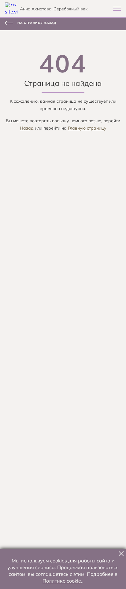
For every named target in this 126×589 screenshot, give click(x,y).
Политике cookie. (62, 581)
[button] (121, 553)
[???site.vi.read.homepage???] (11, 8)
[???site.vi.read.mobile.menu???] (117, 9)
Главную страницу (87, 128)
